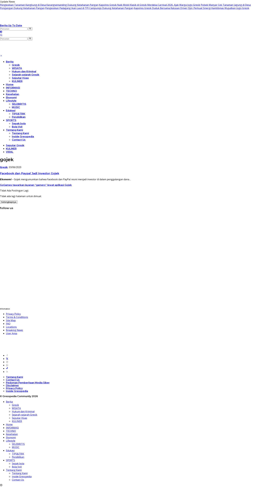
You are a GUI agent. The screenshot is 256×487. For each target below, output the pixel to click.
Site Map (11, 320)
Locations (11, 327)
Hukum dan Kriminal (24, 71)
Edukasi (10, 110)
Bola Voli (17, 126)
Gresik (16, 65)
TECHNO (11, 91)
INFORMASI (13, 87)
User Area (11, 333)
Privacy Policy (13, 314)
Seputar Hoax (20, 78)
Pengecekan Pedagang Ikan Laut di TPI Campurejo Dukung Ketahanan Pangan (89, 8)
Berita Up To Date (11, 25)
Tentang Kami (14, 130)
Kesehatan (12, 94)
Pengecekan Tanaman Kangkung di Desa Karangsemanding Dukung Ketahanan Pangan (49, 5)
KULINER (17, 81)
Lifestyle (11, 100)
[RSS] (7, 371)
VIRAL (9, 152)
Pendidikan (18, 117)
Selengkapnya (8, 202)
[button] (30, 28)
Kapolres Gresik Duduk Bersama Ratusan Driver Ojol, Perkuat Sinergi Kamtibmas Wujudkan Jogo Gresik (191, 8)
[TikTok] (7, 368)
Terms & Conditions (17, 317)
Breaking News (14, 330)
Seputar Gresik (15, 145)
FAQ (8, 323)
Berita (9, 61)
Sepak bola (19, 123)
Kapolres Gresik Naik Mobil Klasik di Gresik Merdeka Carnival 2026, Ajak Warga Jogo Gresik (149, 5)
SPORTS (11, 120)
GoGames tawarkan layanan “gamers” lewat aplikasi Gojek (36, 185)
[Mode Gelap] (1, 32)
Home (9, 84)
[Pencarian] (1, 35)
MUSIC (16, 107)
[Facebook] (7, 355)
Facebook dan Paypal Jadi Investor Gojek (29, 173)
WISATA (17, 68)
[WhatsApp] (7, 365)
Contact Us (18, 139)
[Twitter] (7, 358)
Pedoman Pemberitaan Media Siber (28, 382)
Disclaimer (12, 385)
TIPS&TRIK (18, 113)
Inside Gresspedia (23, 136)
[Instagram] (7, 362)
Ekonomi (11, 97)
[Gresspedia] (29, 22)
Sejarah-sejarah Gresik (25, 74)
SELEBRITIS (19, 104)
